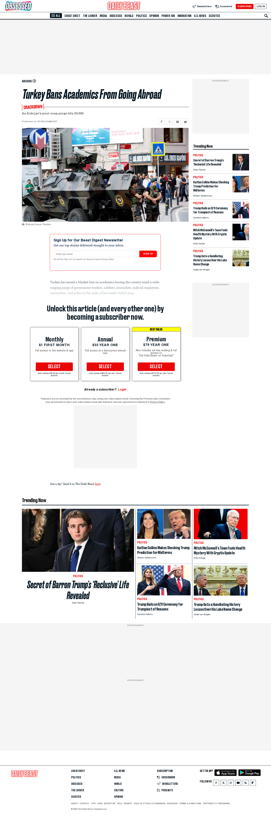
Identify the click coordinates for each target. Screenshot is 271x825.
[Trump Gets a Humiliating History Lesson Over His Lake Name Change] (240, 265)
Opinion (154, 16)
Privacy (128, 803)
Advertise (110, 803)
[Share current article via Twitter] (169, 121)
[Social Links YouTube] (238, 783)
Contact (84, 803)
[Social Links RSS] (246, 783)
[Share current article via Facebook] (161, 121)
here (97, 483)
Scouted (214, 16)
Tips (93, 803)
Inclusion (172, 803)
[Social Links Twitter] (223, 783)
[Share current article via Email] (177, 121)
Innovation (184, 16)
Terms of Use (93, 259)
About (74, 803)
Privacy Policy (108, 259)
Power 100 (168, 16)
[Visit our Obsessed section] (30, 6)
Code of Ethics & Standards (150, 803)
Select (54, 366)
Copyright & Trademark (216, 803)
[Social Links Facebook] (216, 783)
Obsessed (116, 16)
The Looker (90, 16)
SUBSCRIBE (244, 6)
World (118, 783)
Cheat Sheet (72, 16)
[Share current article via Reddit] (185, 121)
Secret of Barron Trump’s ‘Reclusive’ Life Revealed (78, 590)
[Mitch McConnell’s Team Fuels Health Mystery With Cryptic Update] (240, 239)
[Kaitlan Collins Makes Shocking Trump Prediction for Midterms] (240, 191)
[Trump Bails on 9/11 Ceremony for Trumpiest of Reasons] (240, 217)
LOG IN (261, 6)
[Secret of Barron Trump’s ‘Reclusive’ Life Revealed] (240, 169)
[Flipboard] (253, 783)
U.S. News (200, 16)
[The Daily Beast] (124, 6)
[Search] (266, 16)
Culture (119, 790)
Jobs (100, 803)
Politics (141, 16)
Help (119, 803)
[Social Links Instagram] (231, 783)
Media (103, 16)
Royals (129, 16)
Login (122, 389)
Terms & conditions (190, 803)
